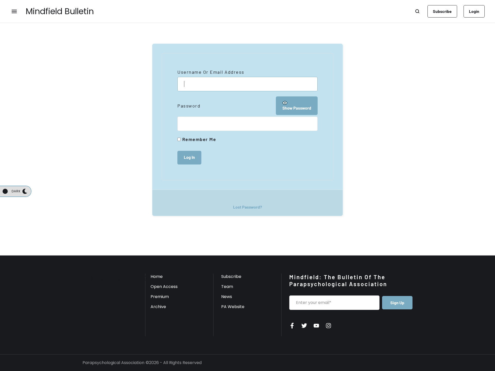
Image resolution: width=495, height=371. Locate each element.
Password (188, 106)
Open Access (164, 287)
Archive (158, 307)
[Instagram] (328, 325)
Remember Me (198, 139)
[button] (442, 11)
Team (227, 287)
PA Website (232, 307)
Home (157, 276)
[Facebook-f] (292, 325)
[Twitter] (304, 325)
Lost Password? (247, 206)
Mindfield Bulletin (60, 11)
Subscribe (231, 276)
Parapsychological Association (113, 363)
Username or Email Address (210, 72)
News (226, 297)
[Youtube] (316, 325)
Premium (160, 297)
